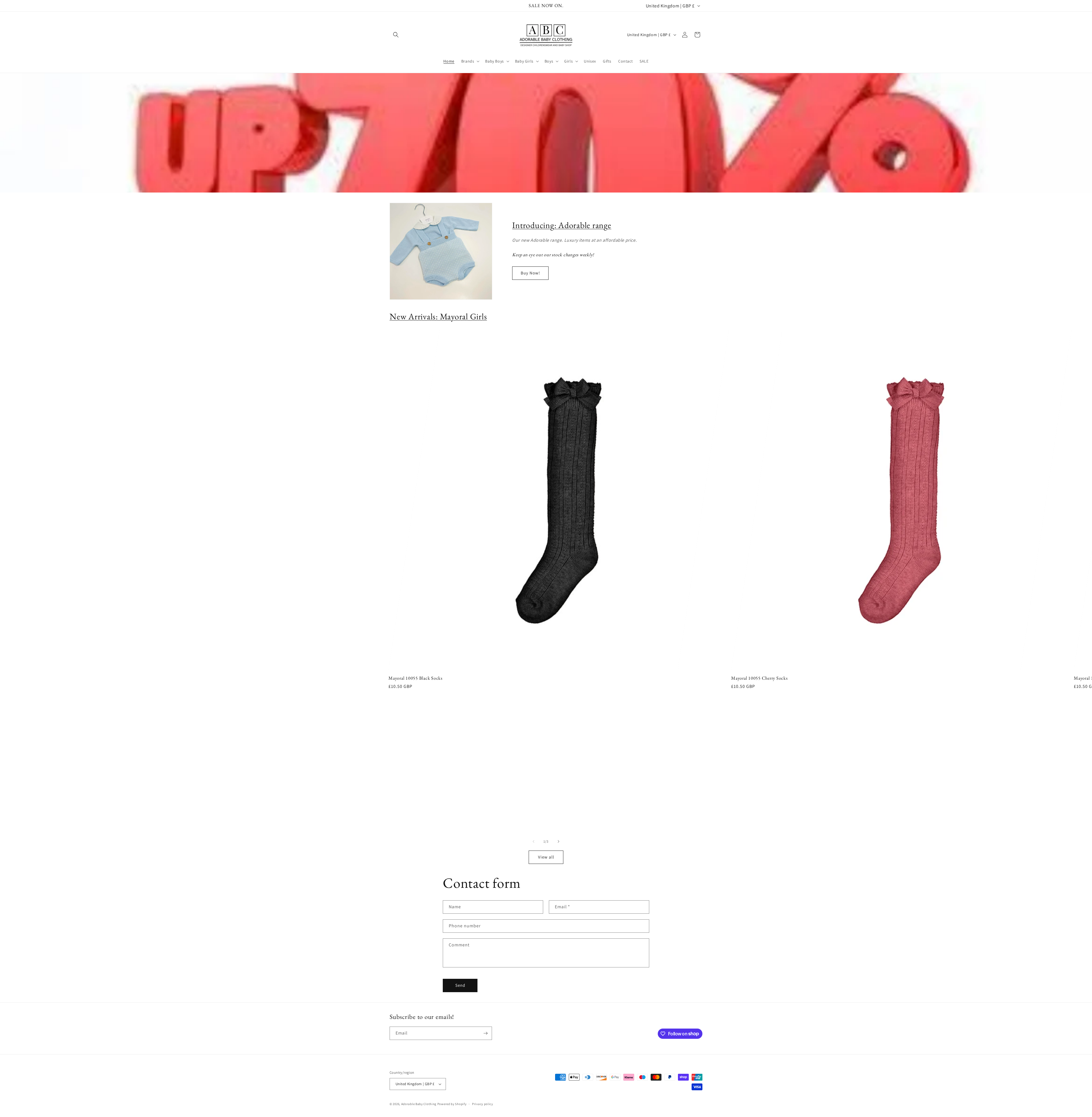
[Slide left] (533, 841)
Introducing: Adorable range (561, 225)
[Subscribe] (485, 1033)
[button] (396, 34)
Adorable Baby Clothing (419, 1104)
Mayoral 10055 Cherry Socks (759, 678)
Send (460, 985)
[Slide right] (558, 841)
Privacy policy (482, 1104)
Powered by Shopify (452, 1104)
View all (546, 857)
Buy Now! (530, 273)
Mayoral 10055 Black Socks (415, 678)
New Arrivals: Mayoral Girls (438, 316)
